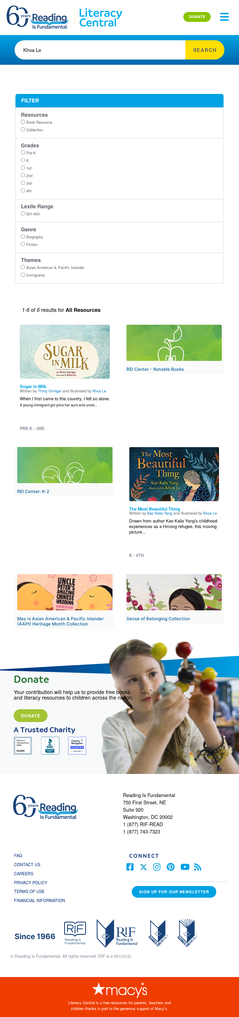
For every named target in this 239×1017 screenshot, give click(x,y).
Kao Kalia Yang (159, 513)
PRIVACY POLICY (30, 882)
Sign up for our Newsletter (174, 891)
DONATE (197, 16)
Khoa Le (99, 391)
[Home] (41, 8)
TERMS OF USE (32, 891)
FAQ (18, 855)
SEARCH (205, 49)
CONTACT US (29, 864)
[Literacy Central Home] (100, 8)
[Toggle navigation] (224, 17)
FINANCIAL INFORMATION (39, 900)
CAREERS (23, 873)
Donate (30, 716)
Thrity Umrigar (49, 391)
